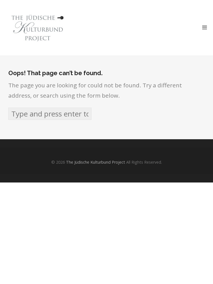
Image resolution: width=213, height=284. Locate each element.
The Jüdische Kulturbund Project (95, 162)
